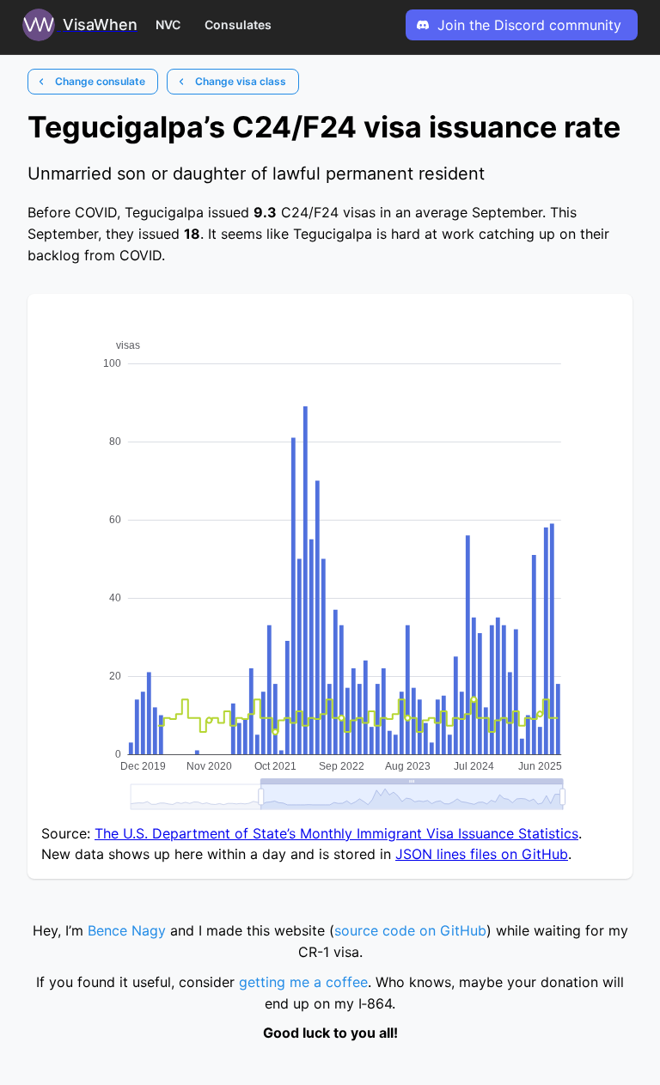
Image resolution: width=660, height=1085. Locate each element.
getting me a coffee (303, 982)
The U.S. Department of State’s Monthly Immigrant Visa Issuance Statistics (336, 833)
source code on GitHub (410, 930)
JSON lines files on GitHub (481, 854)
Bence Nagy (127, 930)
